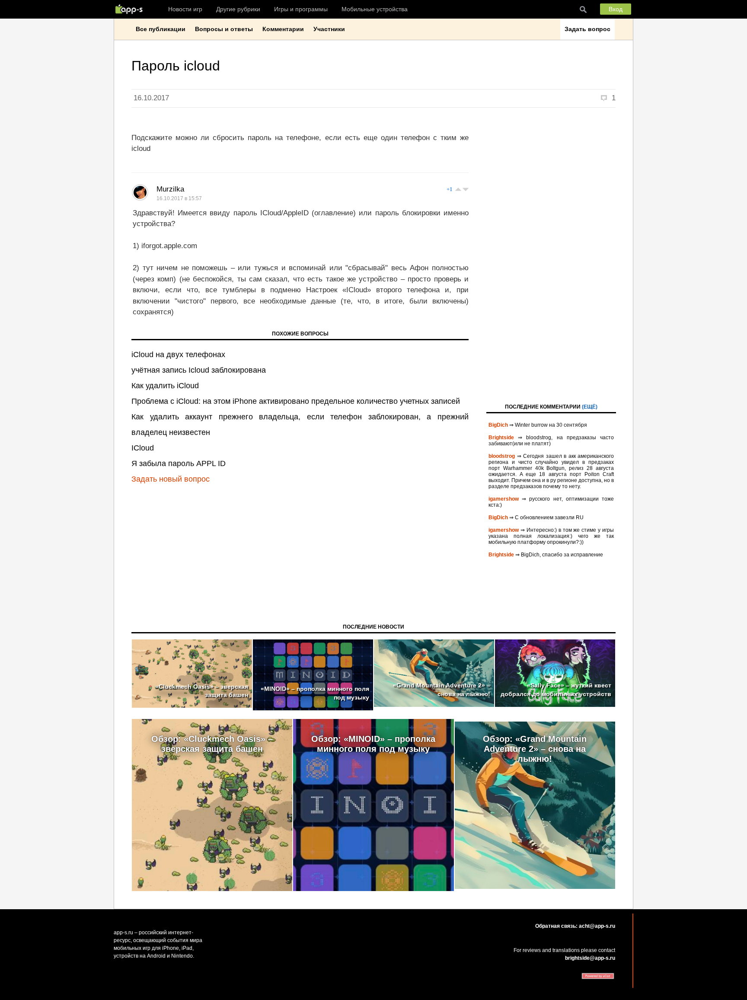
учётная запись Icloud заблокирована (198, 370)
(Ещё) (589, 407)
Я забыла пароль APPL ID (178, 463)
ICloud (142, 448)
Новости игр (185, 9)
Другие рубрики (238, 9)
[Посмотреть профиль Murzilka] (140, 192)
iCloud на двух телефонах (178, 354)
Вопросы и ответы (224, 29)
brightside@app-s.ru (590, 958)
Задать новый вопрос (170, 479)
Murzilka (170, 189)
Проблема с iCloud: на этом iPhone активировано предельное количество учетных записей (295, 401)
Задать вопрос (587, 29)
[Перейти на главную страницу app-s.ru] (131, 9)
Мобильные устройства (375, 9)
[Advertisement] (551, 254)
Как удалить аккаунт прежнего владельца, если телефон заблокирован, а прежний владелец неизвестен (300, 424)
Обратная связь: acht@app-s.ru (575, 926)
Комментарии (283, 29)
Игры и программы (301, 9)
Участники (329, 29)
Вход (615, 9)
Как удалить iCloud (165, 385)
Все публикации (160, 29)
